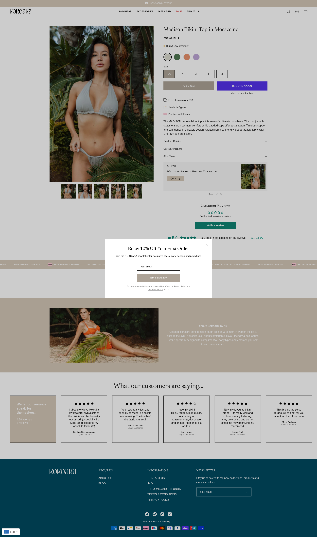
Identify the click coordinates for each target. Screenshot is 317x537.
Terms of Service (155, 289)
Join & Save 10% (158, 277)
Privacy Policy (180, 286)
